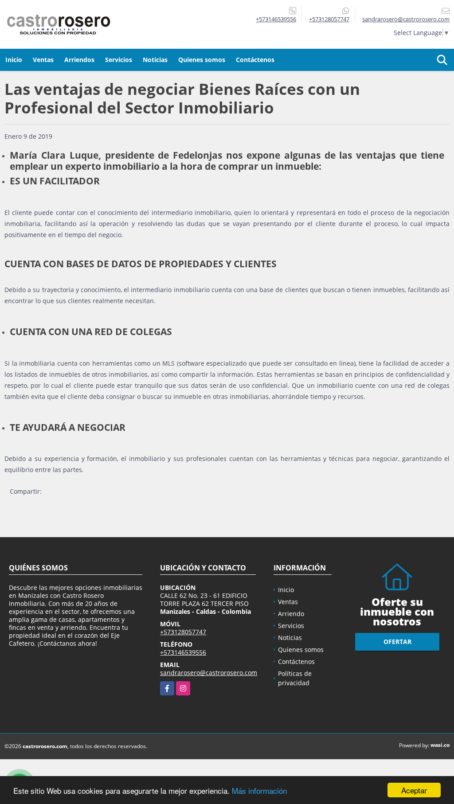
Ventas (43, 59)
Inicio (13, 59)
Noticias (155, 59)
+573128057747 (329, 19)
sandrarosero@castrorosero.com (208, 672)
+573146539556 (276, 19)
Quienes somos (201, 59)
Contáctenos (255, 59)
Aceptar (414, 790)
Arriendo (291, 613)
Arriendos (79, 59)
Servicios (118, 59)
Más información (259, 790)
